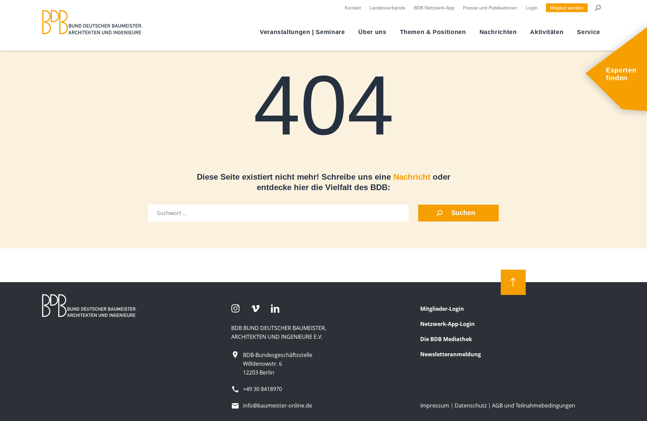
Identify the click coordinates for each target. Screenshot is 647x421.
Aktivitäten (546, 32)
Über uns (372, 32)
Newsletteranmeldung (450, 354)
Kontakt (353, 7)
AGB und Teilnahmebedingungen (533, 405)
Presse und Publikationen (490, 7)
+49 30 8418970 (262, 389)
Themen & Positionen (433, 32)
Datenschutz (471, 405)
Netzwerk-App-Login (447, 324)
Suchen (463, 212)
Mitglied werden (567, 7)
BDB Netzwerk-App (434, 7)
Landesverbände (387, 7)
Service (588, 32)
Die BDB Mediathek (446, 339)
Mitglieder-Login (442, 308)
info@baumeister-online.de (277, 405)
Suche (597, 8)
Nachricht (411, 176)
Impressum (434, 405)
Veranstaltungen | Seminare (302, 32)
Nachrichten (498, 32)
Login (531, 7)
